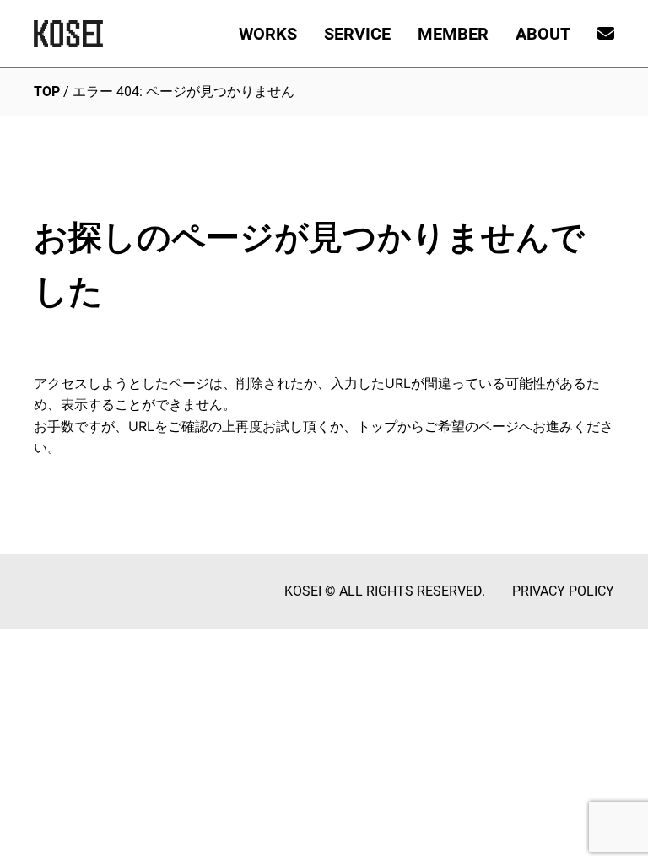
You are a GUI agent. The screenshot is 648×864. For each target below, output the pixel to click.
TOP (47, 92)
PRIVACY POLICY (563, 591)
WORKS (268, 34)
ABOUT (543, 34)
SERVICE (357, 34)
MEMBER (453, 34)
